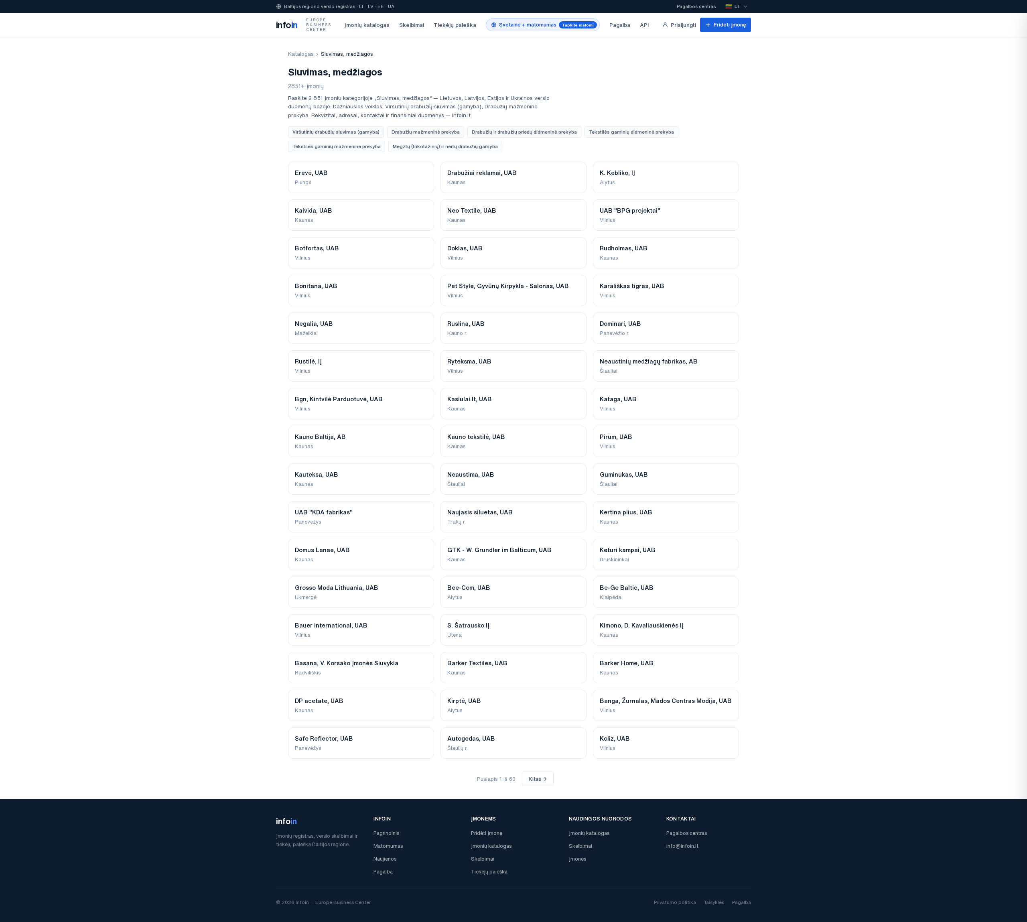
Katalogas (301, 54)
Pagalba (619, 25)
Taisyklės (714, 902)
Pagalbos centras (696, 6)
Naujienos (384, 858)
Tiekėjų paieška (455, 25)
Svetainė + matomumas (546, 24)
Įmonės (577, 858)
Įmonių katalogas (367, 25)
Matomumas (388, 846)
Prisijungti (683, 25)
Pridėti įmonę (730, 24)
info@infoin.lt (682, 846)
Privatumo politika (675, 902)
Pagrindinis (386, 833)
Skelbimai (411, 25)
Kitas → (538, 779)
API (644, 25)
